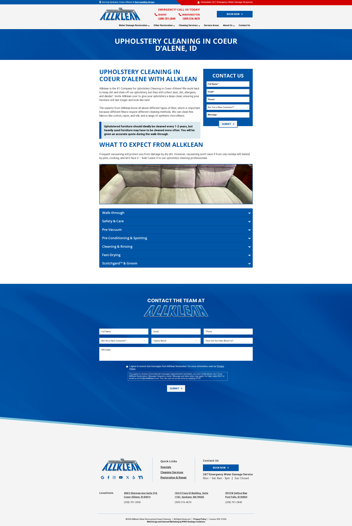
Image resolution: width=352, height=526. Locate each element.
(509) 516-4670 (191, 18)
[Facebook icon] (108, 477)
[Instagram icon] (114, 477)
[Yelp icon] (134, 477)
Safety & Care (113, 221)
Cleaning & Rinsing (117, 246)
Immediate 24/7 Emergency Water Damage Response (227, 2)
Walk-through (113, 212)
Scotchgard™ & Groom (119, 263)
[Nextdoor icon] (140, 477)
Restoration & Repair (173, 477)
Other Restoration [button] (163, 25)
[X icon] (127, 477)
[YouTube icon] (120, 477)
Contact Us (244, 25)
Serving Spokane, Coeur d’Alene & (128, 2)
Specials (165, 467)
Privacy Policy (199, 519)
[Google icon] (102, 477)
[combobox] (228, 107)
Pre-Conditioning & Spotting (124, 238)
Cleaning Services (188, 25)
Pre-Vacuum (112, 229)
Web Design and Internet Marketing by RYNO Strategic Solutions (176, 522)
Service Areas (211, 25)
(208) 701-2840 (166, 18)
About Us (228, 25)
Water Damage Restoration (133, 25)
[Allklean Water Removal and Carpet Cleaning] (120, 14)
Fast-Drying (111, 254)
